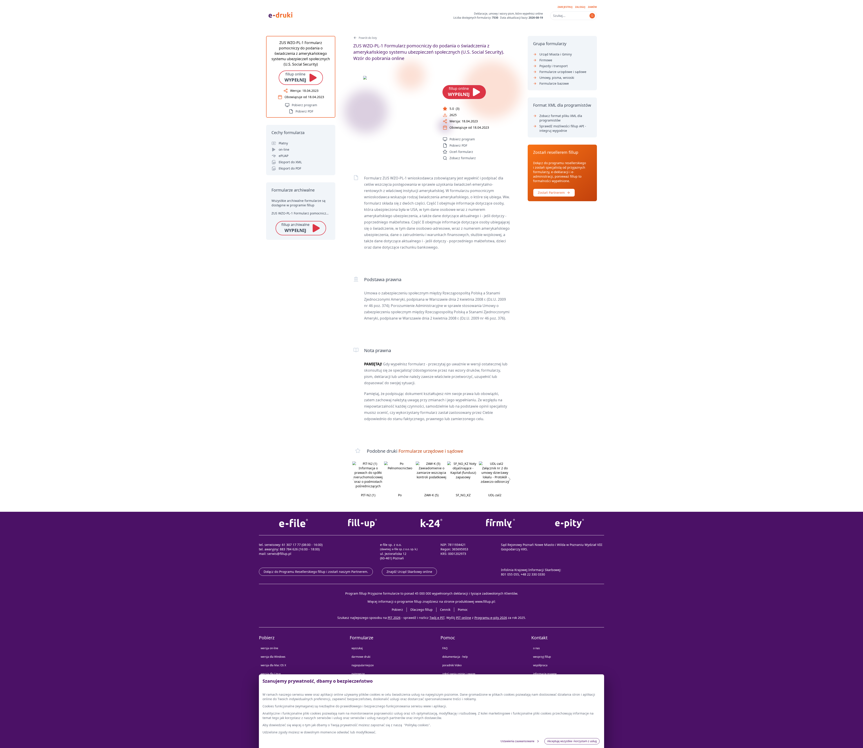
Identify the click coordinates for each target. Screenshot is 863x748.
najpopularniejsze (362, 665)
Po (400, 495)
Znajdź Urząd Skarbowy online (409, 571)
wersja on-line (269, 648)
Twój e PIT (437, 618)
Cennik (445, 609)
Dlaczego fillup (421, 609)
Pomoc (463, 609)
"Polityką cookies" (417, 725)
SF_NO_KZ (463, 495)
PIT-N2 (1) (368, 495)
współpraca (540, 665)
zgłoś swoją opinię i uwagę (458, 674)
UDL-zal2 (494, 495)
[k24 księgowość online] (431, 523)
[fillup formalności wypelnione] (362, 523)
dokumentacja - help (455, 657)
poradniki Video (452, 665)
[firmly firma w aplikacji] (500, 523)
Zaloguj (580, 7)
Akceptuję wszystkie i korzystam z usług (572, 741)
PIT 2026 (394, 618)
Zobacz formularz (462, 158)
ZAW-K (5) (431, 495)
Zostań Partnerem (551, 192)
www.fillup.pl (485, 601)
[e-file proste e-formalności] (293, 523)
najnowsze (358, 674)
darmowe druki (360, 657)
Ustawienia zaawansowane (517, 741)
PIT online (463, 618)
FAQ (444, 648)
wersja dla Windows (273, 657)
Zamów (592, 7)
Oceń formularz (461, 152)
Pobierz (397, 609)
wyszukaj (357, 648)
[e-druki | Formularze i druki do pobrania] (280, 14)
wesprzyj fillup (542, 657)
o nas (536, 648)
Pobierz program (462, 139)
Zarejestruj (565, 7)
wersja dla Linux (271, 674)
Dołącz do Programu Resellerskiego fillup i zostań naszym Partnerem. (316, 571)
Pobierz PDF (458, 145)
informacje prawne (545, 674)
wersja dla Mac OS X (273, 665)
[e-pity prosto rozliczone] (569, 523)
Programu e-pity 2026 (490, 618)
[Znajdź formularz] (592, 15)
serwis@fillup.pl (279, 554)
